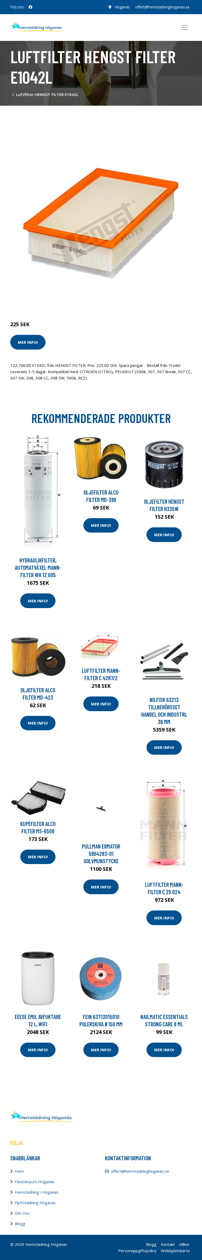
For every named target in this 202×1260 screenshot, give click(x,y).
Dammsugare (71, 302)
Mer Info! (28, 342)
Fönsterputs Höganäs (34, 1181)
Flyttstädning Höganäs (35, 1202)
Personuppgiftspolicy (137, 1250)
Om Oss (22, 1213)
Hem (19, 1171)
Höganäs (122, 6)
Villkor (184, 1244)
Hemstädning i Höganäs (36, 1192)
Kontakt (168, 1244)
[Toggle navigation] (185, 28)
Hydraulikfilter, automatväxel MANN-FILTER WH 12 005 (38, 567)
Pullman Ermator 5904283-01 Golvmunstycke (101, 853)
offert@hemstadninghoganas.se (162, 6)
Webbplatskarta (175, 1250)
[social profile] (30, 7)
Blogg (20, 1223)
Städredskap (45, 302)
